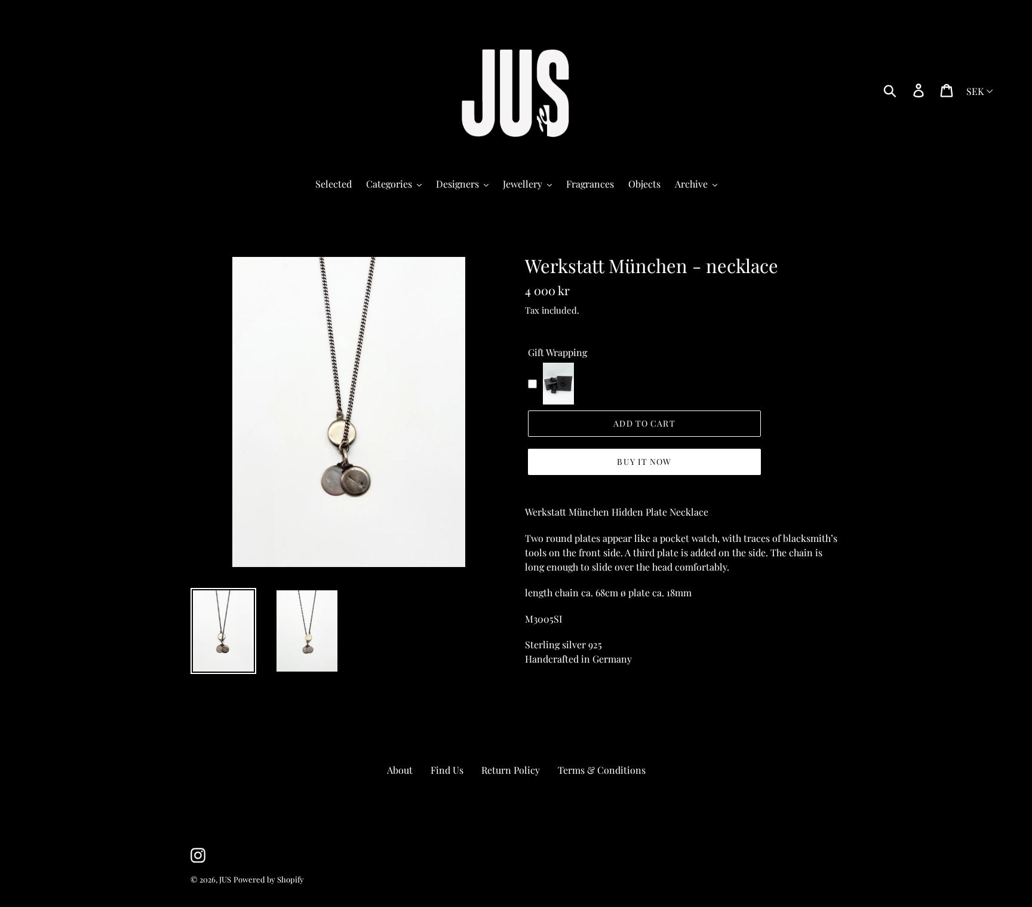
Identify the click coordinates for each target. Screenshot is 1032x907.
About (400, 770)
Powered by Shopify (269, 879)
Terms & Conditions (602, 770)
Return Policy (510, 770)
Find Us (447, 770)
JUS (225, 879)
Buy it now (644, 461)
